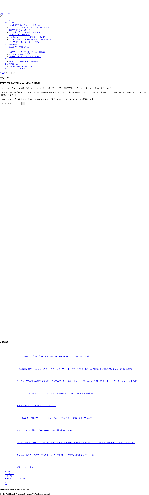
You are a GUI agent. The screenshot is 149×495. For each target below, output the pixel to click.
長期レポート (10, 22)
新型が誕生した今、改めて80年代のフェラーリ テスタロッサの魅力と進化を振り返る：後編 (55, 455)
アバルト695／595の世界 (19, 35)
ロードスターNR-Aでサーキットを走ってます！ (29, 27)
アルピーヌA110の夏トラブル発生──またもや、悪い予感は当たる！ (45, 430)
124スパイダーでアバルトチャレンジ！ (25, 32)
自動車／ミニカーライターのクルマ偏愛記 (27, 52)
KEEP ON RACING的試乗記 (20, 47)
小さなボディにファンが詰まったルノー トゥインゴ (31, 40)
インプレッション (12, 44)
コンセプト (9, 474)
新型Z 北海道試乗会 (25, 467)
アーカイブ (9, 59)
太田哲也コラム (11, 64)
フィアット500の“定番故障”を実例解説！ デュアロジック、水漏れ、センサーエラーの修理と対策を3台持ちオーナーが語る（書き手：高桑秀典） (77, 381)
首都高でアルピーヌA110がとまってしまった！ (36, 406)
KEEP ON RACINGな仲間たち (21, 54)
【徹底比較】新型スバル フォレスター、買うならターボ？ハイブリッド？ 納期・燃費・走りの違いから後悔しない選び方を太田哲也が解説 (75, 369)
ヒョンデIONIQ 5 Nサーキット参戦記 (24, 25)
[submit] (23, 103)
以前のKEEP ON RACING (10, 14)
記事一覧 (8, 476)
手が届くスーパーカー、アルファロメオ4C (27, 37)
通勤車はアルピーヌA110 (19, 30)
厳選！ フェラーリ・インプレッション (25, 61)
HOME (7, 20)
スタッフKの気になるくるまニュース (25, 57)
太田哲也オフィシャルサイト (17, 479)
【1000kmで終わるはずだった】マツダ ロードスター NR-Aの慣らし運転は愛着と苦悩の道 (54, 418)
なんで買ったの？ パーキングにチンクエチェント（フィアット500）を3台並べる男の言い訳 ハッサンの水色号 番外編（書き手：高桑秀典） (76, 443)
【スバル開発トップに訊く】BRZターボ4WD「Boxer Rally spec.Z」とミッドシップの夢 (53, 356)
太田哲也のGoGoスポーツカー (21, 66)
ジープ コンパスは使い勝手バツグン (24, 42)
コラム (7, 49)
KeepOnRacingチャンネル (15, 69)
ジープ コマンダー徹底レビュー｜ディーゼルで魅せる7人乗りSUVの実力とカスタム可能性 (55, 393)
